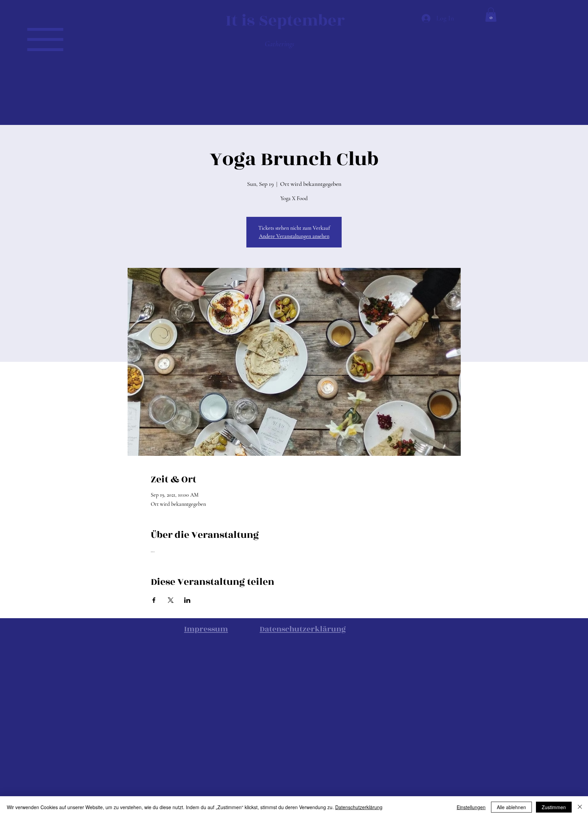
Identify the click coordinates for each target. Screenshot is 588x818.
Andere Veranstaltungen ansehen (294, 236)
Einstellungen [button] (471, 807)
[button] (45, 39)
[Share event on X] (170, 600)
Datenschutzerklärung (358, 807)
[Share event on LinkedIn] (187, 600)
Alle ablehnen (511, 807)
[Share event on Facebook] (154, 600)
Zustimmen (554, 807)
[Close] (580, 807)
